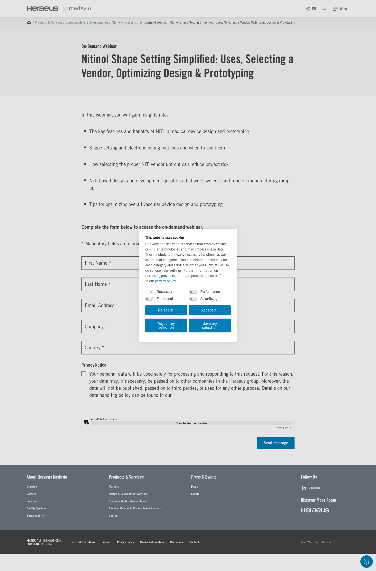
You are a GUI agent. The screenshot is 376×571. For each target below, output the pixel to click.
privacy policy (165, 281)
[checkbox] (149, 292)
